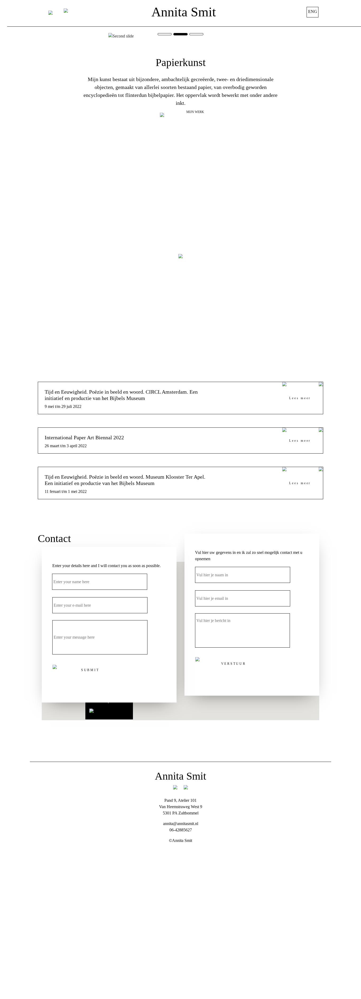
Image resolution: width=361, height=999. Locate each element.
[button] (153, 36)
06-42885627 (180, 830)
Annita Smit (183, 11)
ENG (312, 11)
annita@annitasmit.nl (180, 823)
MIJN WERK (195, 112)
